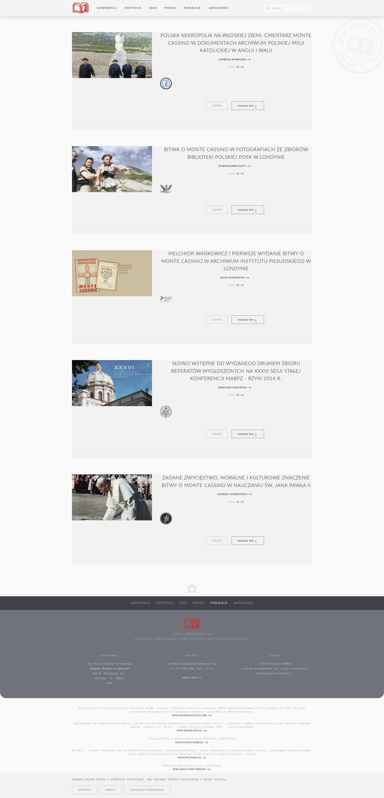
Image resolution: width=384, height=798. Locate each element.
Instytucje (164, 602)
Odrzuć (110, 790)
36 (237, 395)
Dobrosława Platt (232, 166)
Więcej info (189, 678)
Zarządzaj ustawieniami (147, 790)
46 (237, 67)
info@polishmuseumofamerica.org (192, 664)
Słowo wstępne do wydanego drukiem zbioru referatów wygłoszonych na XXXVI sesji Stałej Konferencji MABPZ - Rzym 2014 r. (236, 371)
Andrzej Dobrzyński (232, 494)
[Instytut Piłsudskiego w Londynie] (166, 299)
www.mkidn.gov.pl (189, 730)
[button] (192, 588)
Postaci (199, 602)
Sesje (183, 602)
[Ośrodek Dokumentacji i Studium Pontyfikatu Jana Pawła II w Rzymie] (166, 518)
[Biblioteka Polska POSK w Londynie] (166, 188)
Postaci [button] (170, 8)
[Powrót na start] (80, 8)
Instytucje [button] (133, 8)
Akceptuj (84, 790)
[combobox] (288, 8)
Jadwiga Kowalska (232, 59)
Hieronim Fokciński (232, 387)
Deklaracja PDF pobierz (189, 769)
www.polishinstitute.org (189, 715)
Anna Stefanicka (232, 277)
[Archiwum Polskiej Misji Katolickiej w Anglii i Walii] (166, 83)
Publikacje (192, 8)
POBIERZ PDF (246, 105)
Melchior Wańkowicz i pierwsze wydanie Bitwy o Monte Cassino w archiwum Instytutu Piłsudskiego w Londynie (236, 261)
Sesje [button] (153, 8)
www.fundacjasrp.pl (189, 742)
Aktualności (218, 8)
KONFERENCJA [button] (107, 8)
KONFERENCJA (140, 602)
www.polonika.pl (189, 757)
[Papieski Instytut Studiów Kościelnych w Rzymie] (166, 411)
